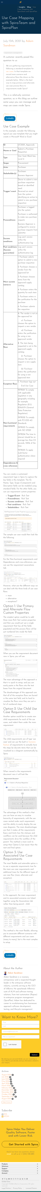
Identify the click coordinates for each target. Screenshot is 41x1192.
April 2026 (6, 1083)
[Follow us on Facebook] (4, 1179)
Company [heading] (5, 1171)
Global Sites (6, 1182)
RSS (5, 1114)
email (9, 1154)
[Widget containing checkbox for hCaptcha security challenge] (18, 1044)
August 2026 (6, 1075)
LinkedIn (10, 118)
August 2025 (6, 1099)
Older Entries (7, 1102)
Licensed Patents (31, 1188)
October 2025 (7, 1094)
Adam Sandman (15, 973)
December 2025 (8, 1090)
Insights (22, 7)
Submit (35, 1055)
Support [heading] (4, 1168)
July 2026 (5, 1077)
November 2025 (8, 1092)
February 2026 (7, 1088)
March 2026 (6, 1086)
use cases (9, 71)
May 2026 (5, 1081)
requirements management (13, 53)
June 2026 (5, 1079)
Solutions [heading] (5, 1166)
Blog (29, 7)
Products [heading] (5, 1164)
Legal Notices (6, 1188)
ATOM (6, 1116)
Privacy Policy (17, 1188)
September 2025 (8, 1096)
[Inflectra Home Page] (20, 2)
